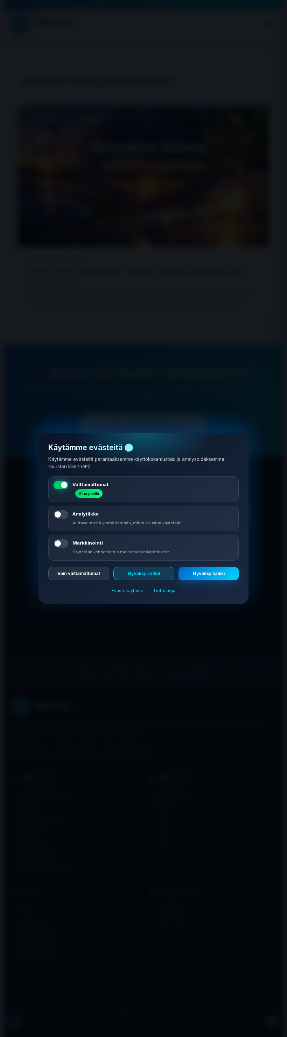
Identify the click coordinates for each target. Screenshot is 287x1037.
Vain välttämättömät (78, 573)
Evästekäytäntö (128, 590)
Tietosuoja (164, 590)
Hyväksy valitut (144, 573)
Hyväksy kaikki (209, 573)
